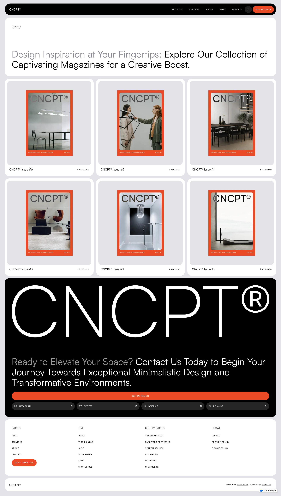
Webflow (266, 485)
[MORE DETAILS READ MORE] (49, 123)
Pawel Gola (242, 485)
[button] (236, 9)
